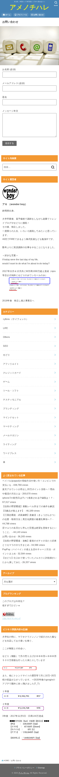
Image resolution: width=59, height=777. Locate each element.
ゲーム (6, 381)
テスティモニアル (12, 399)
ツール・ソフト (11, 390)
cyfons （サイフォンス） (15, 319)
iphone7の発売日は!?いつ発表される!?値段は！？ (27, 498)
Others (6, 337)
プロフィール (21, 15)
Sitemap (41, 768)
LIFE (5, 328)
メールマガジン (11, 435)
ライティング (9, 444)
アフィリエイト (11, 364)
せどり (6, 355)
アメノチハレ (29, 7)
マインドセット (11, 417)
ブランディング (11, 408)
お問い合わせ (38, 15)
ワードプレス (9, 453)
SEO (5, 346)
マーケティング (11, 426)
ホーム (7, 15)
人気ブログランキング (11, 618)
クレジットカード (12, 373)
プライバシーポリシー (25, 768)
